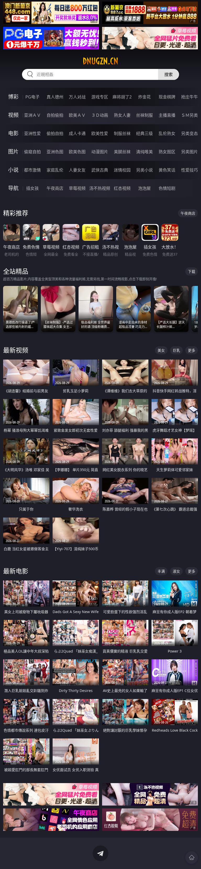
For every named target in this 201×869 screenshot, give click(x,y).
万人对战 (77, 97)
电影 (13, 133)
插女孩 (32, 188)
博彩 (13, 96)
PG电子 (32, 97)
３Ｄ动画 (99, 115)
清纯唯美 (144, 152)
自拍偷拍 (55, 115)
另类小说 (144, 170)
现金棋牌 (167, 97)
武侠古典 (99, 170)
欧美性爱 (99, 133)
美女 (161, 350)
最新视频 (15, 350)
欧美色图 (77, 152)
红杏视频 (122, 188)
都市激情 (32, 170)
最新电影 (15, 571)
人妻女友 (77, 170)
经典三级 (144, 133)
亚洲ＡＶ (32, 115)
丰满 (161, 571)
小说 (13, 169)
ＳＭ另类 (189, 115)
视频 (13, 115)
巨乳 (176, 350)
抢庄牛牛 (189, 97)
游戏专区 (99, 97)
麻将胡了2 (122, 97)
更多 (191, 350)
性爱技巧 (189, 170)
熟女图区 (167, 152)
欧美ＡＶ (77, 115)
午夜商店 (55, 188)
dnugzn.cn (100, 61)
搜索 (168, 74)
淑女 (176, 571)
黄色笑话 (167, 170)
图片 (13, 151)
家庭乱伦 (55, 170)
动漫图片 (99, 152)
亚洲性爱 (32, 133)
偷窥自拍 (32, 152)
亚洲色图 (55, 152)
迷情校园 (122, 170)
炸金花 (144, 97)
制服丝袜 (122, 133)
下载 (191, 271)
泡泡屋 (144, 188)
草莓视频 (77, 188)
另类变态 (189, 133)
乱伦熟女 (167, 133)
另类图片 (189, 152)
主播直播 (167, 115)
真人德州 (55, 97)
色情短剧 (167, 188)
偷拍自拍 (55, 133)
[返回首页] (191, 857)
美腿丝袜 (122, 152)
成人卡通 (77, 133)
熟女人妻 (122, 115)
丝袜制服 (144, 115)
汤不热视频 (99, 188)
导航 (13, 188)
